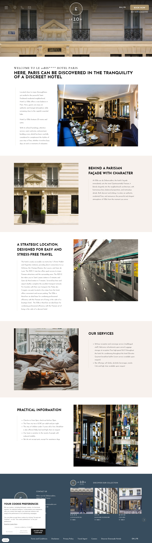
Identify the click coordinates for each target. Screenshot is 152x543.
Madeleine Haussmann (106, 504)
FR (124, 7)
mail (29, 7)
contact (22, 7)
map (15, 7)
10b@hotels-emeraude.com (46, 504)
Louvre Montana (81, 504)
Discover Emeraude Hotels (111, 539)
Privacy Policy (68, 539)
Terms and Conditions (39, 539)
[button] (144, 520)
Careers (94, 539)
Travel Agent (82, 539)
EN (120, 7)
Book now (139, 8)
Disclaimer (55, 539)
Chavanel (130, 504)
